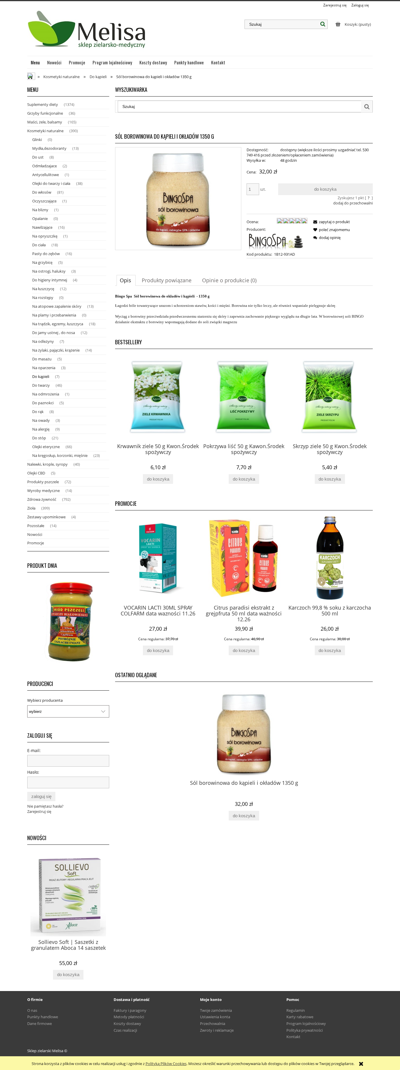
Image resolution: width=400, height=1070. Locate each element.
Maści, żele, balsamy (44, 122)
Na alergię (40, 429)
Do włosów (41, 192)
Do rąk (38, 411)
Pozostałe (35, 525)
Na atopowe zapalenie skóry (56, 306)
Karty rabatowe (299, 1016)
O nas (32, 1010)
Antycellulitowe (45, 174)
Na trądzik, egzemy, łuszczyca (57, 323)
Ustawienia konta (215, 1016)
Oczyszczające (44, 201)
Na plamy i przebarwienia (54, 315)
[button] (330, 221)
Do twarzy (41, 385)
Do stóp (39, 438)
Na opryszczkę (44, 236)
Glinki (37, 139)
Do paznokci (43, 402)
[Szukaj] (323, 24)
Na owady (41, 420)
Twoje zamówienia (216, 1010)
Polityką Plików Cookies (166, 1063)
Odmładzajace (44, 165)
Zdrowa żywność (41, 499)
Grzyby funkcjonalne (45, 113)
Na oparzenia (43, 367)
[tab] (126, 280)
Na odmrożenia (45, 394)
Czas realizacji (125, 1030)
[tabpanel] (244, 311)
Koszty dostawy (127, 1023)
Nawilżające (42, 227)
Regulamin (295, 1010)
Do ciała (39, 244)
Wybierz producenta (45, 700)
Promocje (35, 543)
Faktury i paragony (130, 1010)
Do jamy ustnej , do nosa (53, 332)
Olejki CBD (36, 473)
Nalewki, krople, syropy (47, 464)
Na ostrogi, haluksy (49, 271)
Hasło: (33, 772)
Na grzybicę (42, 262)
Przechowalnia (212, 1023)
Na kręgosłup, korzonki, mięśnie (60, 455)
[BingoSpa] (277, 241)
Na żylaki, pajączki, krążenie (56, 350)
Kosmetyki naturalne (45, 130)
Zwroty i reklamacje (217, 1030)
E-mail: (34, 750)
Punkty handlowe (42, 1016)
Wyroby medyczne (43, 490)
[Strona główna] (87, 32)
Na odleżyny (43, 341)
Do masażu (42, 359)
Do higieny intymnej (49, 280)
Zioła (31, 508)
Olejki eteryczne (46, 446)
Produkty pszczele (43, 481)
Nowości (34, 534)
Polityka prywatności (304, 1030)
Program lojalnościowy (306, 1023)
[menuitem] (35, 62)
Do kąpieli (40, 376)
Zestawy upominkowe (46, 516)
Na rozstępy (42, 297)
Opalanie (40, 218)
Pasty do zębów (46, 253)
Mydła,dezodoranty (49, 148)
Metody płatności (129, 1016)
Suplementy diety (42, 104)
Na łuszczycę (43, 288)
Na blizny (40, 209)
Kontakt (293, 1036)
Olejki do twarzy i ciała (51, 183)
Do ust (38, 157)
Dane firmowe (39, 1023)
